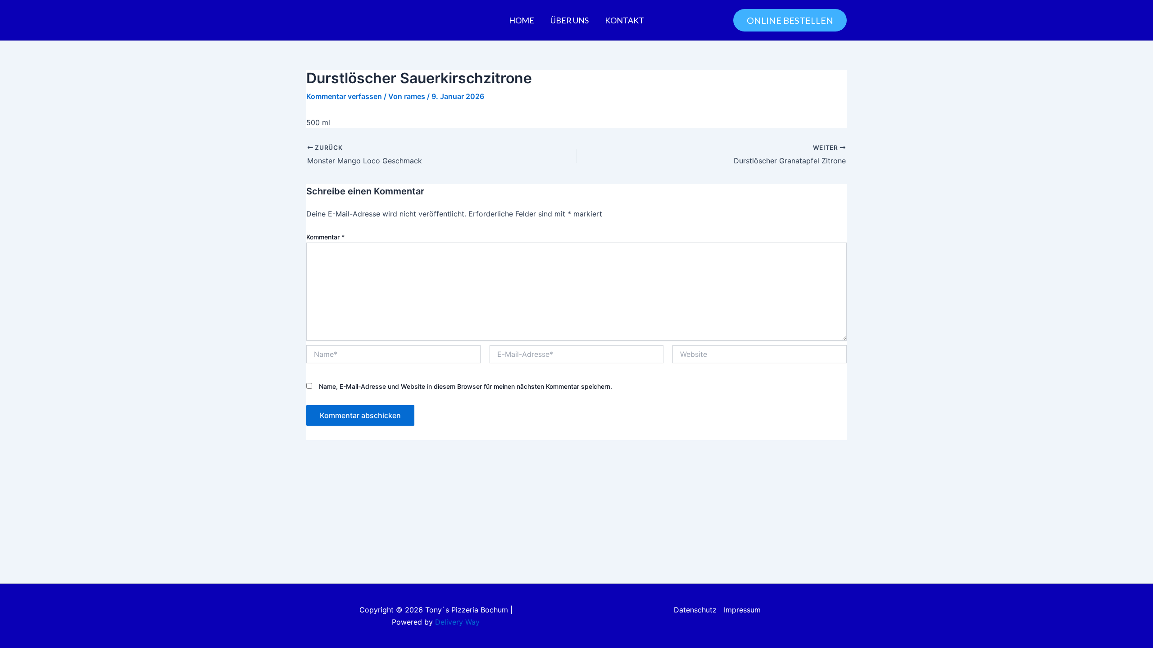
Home (521, 20)
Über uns (569, 20)
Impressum (742, 609)
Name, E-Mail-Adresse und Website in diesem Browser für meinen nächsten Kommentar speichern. (465, 386)
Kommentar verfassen (344, 96)
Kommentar (325, 237)
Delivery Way (457, 621)
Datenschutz (695, 609)
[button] (790, 20)
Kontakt (624, 20)
